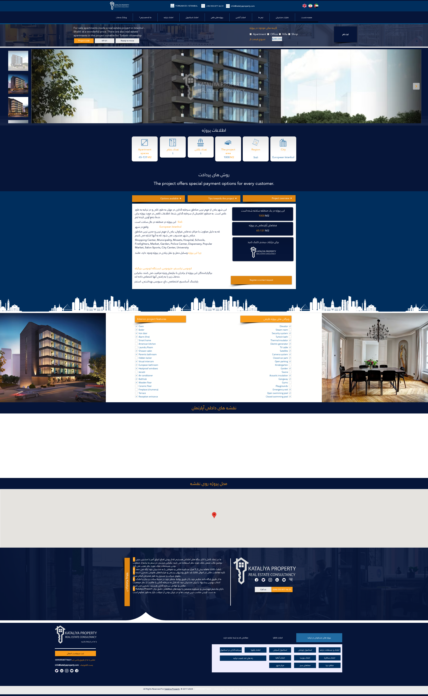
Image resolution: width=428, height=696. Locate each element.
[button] (217, 17)
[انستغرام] (270, 580)
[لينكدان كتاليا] (61, 670)
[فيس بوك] (256, 580)
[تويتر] (263, 580)
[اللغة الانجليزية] (304, 6)
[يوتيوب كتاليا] (71, 670)
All (144, 689)
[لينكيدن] (277, 580)
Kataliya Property (172, 689)
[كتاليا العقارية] (291, 580)
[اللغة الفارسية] (310, 6)
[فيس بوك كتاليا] (76, 670)
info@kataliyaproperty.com (67, 665)
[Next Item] (416, 86)
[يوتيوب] (284, 580)
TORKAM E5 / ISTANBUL (186, 6)
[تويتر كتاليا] (56, 670)
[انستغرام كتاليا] (66, 670)
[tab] (319, 637)
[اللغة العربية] (316, 6)
